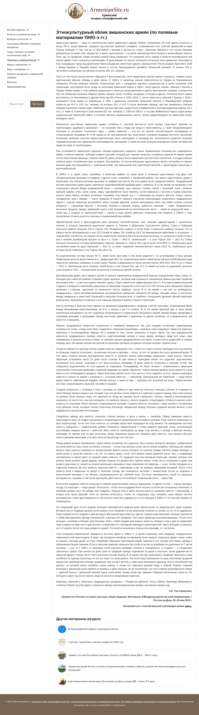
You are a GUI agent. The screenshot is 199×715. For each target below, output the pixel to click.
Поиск (39, 104)
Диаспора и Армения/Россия (21, 60)
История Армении (16, 30)
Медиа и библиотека (17, 64)
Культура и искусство (17, 39)
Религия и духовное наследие (21, 34)
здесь (188, 606)
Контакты (12, 82)
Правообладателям (16, 87)
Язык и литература (16, 69)
